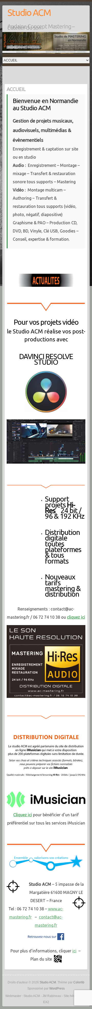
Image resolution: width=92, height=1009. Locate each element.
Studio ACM (29, 12)
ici (74, 951)
